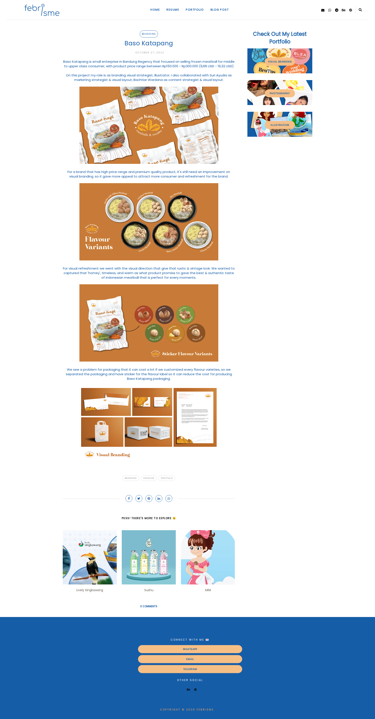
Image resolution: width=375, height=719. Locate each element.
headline (148, 478)
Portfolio (195, 10)
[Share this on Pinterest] (148, 498)
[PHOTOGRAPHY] (279, 104)
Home (155, 10)
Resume (172, 10)
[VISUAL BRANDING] (279, 72)
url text (190, 649)
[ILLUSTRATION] (279, 135)
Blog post (220, 10)
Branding (149, 34)
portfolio (167, 478)
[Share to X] (138, 498)
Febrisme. (206, 709)
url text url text (190, 659)
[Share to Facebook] (128, 498)
